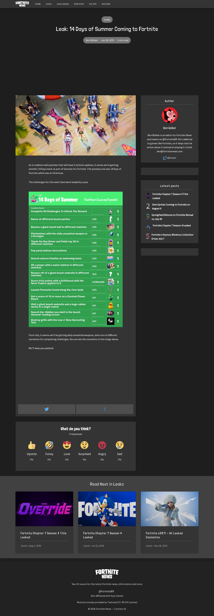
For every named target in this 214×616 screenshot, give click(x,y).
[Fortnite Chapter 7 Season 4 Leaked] (107, 509)
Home (38, 4)
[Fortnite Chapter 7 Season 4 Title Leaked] (44, 509)
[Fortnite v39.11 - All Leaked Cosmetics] (169, 509)
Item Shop (79, 4)
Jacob (24, 545)
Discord (106, 4)
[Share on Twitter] (47, 409)
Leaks (49, 4)
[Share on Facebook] (104, 409)
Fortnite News (103, 608)
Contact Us (120, 608)
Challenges (63, 4)
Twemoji (112, 602)
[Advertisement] (107, 72)
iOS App (93, 4)
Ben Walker (92, 40)
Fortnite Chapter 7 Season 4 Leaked (172, 225)
